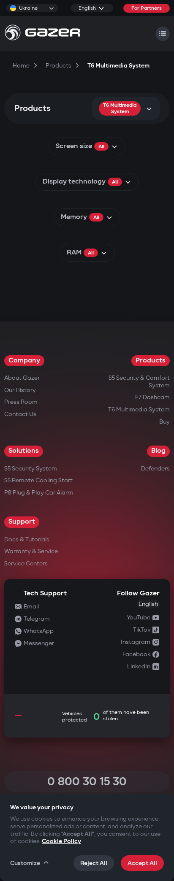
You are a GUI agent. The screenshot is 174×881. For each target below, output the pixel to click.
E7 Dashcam (152, 397)
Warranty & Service (31, 551)
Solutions (23, 451)
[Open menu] (162, 34)
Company (24, 361)
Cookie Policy (61, 841)
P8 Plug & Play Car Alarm (38, 492)
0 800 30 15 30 (87, 782)
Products (151, 361)
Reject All (93, 863)
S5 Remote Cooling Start (38, 480)
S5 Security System (30, 468)
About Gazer (22, 377)
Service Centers (26, 563)
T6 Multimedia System (139, 409)
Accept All (142, 863)
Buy (164, 421)
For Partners (146, 8)
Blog (158, 451)
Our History (20, 390)
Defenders (155, 468)
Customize (25, 863)
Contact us (20, 414)
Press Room (21, 401)
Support (21, 522)
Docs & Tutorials (26, 539)
